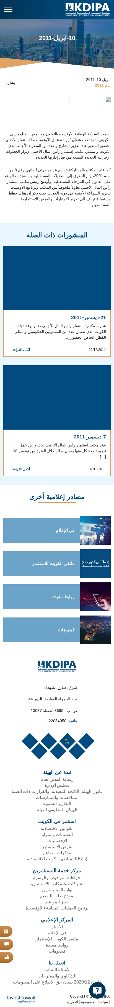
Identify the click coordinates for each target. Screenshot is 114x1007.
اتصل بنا (71, 997)
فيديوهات (65, 625)
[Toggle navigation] (8, 9)
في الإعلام (64, 525)
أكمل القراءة (20, 350)
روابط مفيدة (63, 592)
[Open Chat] (97, 990)
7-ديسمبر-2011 (89, 437)
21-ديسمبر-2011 (88, 317)
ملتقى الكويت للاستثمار (52, 558)
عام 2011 (103, 86)
